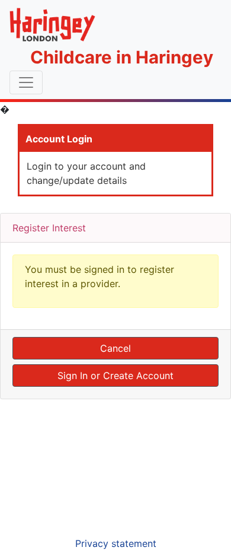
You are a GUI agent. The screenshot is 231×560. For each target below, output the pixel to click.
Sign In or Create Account (115, 375)
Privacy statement (115, 543)
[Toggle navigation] (26, 82)
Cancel (115, 348)
